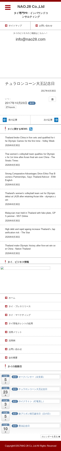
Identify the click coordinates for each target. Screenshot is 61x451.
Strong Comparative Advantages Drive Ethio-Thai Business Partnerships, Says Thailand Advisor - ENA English (30, 176)
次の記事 (48, 120)
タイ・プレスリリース (11, 49)
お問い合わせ (6, 71)
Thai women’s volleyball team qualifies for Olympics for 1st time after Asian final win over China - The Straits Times (30, 157)
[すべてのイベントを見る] (52, 99)
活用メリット (6, 62)
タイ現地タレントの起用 (12, 58)
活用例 (3, 67)
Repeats (12, 107)
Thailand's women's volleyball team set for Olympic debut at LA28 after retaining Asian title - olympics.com (30, 196)
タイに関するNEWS (17, 129)
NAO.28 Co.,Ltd (30, 6)
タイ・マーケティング (11, 53)
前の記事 (12, 120)
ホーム (3, 45)
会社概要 (4, 75)
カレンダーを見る (50, 436)
